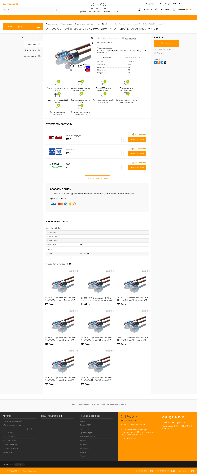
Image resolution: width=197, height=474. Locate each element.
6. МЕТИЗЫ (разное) (9, 440)
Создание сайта (9, 464)
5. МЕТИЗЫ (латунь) (9, 436)
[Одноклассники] (158, 62)
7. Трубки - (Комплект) (10, 448)
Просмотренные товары (114, 404)
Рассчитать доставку (164, 49)
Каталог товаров (13, 26)
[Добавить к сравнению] (92, 43)
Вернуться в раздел (29, 38)
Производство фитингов (88, 436)
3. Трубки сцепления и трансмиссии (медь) (17, 429)
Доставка (83, 440)
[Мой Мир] (162, 62)
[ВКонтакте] (155, 62)
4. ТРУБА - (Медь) (8, 433)
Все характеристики (132, 57)
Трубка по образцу (86, 429)
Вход (4, 3)
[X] (165, 62)
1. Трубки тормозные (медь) (12, 421)
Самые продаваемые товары (85, 404)
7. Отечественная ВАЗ (10, 444)
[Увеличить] (70, 55)
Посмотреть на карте (129, 438)
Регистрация (13, 3)
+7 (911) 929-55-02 (12, 471)
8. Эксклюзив (7, 452)
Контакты (83, 452)
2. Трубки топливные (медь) (12, 425)
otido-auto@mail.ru (176, 422)
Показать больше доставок (97, 178)
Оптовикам (83, 444)
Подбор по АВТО (85, 425)
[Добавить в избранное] (92, 38)
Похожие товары (30, 56)
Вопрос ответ (84, 448)
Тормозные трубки (86, 433)
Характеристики (30, 50)
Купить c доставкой (137, 139)
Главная (82, 421)
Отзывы (82, 456)
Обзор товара (31, 44)
